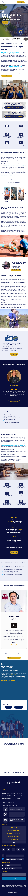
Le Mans (17, 774)
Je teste (5, 22)
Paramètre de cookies (18, 888)
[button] (26, 2)
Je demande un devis (14, 657)
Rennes (10, 793)
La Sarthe (15, 43)
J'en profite (14, 354)
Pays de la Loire (9, 43)
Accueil (2, 43)
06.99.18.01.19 (14, 674)
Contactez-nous (6, 75)
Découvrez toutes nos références (14, 654)
